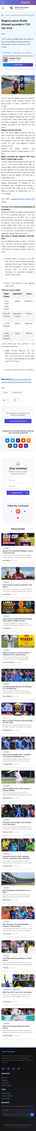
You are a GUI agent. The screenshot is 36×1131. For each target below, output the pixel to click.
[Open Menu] (3, 8)
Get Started (25, 2)
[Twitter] (24, 511)
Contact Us (5, 1082)
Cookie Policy (5, 1098)
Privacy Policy (5, 1093)
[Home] (2, 15)
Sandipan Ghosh (15, 58)
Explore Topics (6, 1085)
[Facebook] (11, 511)
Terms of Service (6, 1096)
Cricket (7, 15)
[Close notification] (33, 2)
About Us (4, 1077)
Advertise (4, 1080)
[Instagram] (18, 511)
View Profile (19, 64)
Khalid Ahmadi (17, 392)
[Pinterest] (18, 518)
